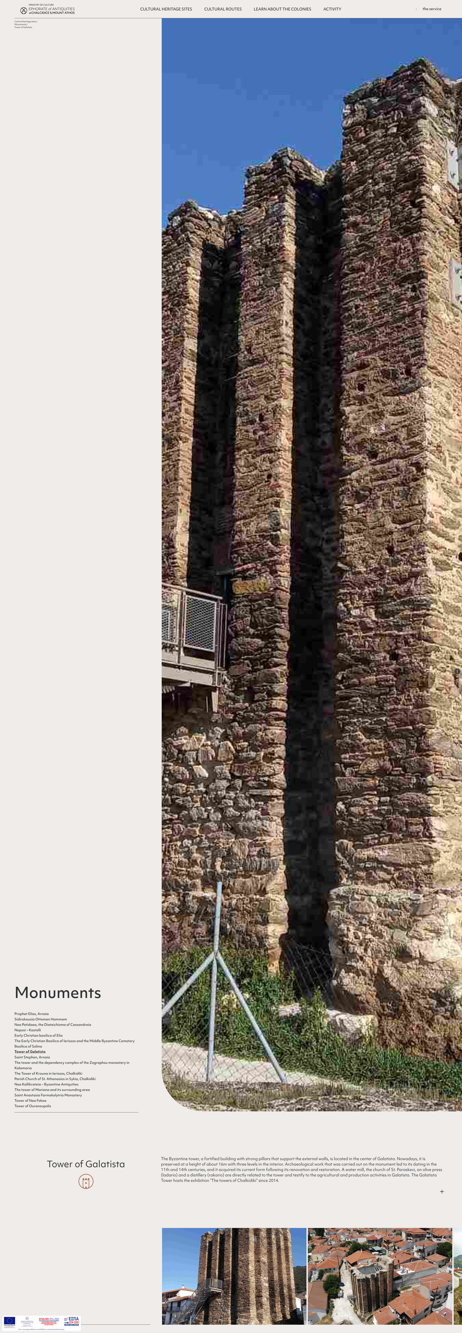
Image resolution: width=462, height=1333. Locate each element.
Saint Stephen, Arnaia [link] (32, 1057)
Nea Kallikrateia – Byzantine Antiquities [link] (46, 1084)
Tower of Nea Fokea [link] (30, 1100)
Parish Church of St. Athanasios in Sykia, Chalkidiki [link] (55, 1078)
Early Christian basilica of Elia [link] (38, 1035)
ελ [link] (457, 704)
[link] (457, 671)
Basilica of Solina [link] (28, 1046)
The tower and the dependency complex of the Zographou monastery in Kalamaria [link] (71, 1065)
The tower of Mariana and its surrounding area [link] (52, 1089)
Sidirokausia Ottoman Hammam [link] (40, 1019)
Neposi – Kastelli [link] (27, 1030)
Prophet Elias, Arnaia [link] (31, 1013)
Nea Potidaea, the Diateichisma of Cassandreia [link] (52, 1024)
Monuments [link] (20, 24)
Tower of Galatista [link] (29, 1051)
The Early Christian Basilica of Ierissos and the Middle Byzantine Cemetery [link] (74, 1040)
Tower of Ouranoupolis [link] (32, 1106)
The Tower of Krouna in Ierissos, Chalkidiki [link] (48, 1073)
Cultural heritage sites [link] (25, 21)
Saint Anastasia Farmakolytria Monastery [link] (48, 1095)
